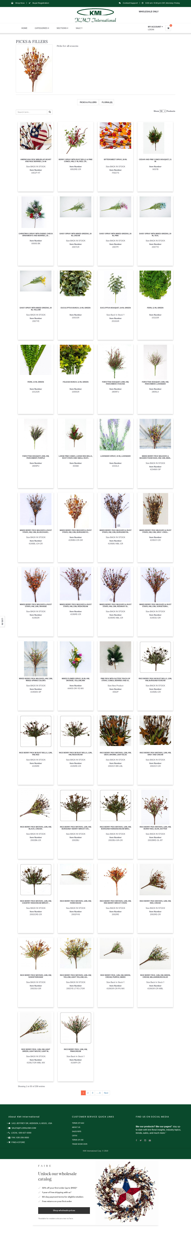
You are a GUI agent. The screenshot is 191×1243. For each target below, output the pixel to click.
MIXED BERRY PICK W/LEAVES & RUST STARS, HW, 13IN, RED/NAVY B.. (115, 605)
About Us (76, 1127)
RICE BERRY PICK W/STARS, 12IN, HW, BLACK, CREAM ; (35, 828)
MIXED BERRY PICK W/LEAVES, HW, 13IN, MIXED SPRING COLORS (36, 679)
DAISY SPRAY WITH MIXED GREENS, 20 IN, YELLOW (36, 309)
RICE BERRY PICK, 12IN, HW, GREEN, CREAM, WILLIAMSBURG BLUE (155, 976)
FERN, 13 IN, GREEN (36, 382)
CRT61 (74, 1135)
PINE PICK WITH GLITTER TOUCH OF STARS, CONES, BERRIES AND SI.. (115, 679)
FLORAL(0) (106, 102)
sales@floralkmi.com (23, 1128)
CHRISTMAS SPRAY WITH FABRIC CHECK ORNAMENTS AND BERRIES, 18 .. (36, 234)
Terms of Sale (78, 1123)
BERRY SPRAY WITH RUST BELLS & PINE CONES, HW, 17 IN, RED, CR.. (75, 160)
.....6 (99, 1093)
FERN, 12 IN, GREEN (155, 308)
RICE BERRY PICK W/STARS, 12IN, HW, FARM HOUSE (75, 902)
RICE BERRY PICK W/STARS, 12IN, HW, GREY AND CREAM (155, 754)
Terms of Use (77, 1140)
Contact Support (130, 3)
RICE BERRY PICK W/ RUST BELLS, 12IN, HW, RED (35, 754)
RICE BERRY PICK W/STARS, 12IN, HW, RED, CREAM (155, 902)
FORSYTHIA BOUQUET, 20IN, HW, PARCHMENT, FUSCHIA (115, 383)
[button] (155, 26)
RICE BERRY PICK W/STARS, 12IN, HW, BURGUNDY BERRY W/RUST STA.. (75, 828)
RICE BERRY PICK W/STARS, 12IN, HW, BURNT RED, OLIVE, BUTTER (155, 828)
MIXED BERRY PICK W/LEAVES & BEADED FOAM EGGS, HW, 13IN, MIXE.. (155, 457)
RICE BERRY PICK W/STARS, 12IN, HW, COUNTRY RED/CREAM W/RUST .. (35, 902)
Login (151, 29)
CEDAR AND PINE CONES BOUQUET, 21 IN (155, 160)
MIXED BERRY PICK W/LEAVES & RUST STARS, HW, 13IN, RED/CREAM (76, 605)
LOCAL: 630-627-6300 (21, 1133)
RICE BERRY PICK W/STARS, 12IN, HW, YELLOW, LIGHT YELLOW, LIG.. (75, 976)
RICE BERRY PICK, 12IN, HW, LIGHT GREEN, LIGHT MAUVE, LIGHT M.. (35, 1050)
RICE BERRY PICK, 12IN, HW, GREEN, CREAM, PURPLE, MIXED (115, 976)
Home (24, 28)
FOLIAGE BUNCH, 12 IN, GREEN (76, 382)
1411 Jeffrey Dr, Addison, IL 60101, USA (31, 1123)
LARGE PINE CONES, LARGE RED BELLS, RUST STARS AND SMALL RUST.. (75, 457)
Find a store (18, 1142)
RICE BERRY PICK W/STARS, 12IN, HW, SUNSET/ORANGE (35, 976)
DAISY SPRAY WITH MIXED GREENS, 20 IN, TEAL (155, 234)
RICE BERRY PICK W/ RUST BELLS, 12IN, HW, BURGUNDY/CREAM (155, 679)
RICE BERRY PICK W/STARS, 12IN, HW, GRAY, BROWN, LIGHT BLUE (115, 754)
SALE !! (79, 28)
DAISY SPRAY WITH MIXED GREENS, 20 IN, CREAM (76, 234)
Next (106, 1093)
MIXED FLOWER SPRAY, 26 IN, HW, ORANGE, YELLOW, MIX (75, 679)
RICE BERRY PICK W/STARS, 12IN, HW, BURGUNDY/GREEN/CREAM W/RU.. (115, 828)
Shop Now (20, 3)
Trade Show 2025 (79, 1144)
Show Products (164, 111)
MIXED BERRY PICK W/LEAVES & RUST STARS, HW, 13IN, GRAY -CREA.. (155, 531)
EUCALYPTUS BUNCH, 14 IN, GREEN (75, 308)
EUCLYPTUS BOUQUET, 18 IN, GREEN (115, 308)
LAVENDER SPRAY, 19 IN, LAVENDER (115, 456)
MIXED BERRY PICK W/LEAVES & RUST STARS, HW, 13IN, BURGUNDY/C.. (76, 531)
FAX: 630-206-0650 (20, 1137)
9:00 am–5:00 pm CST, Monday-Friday (162, 3)
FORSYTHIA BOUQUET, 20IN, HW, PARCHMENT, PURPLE (35, 457)
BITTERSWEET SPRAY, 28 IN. (115, 159)
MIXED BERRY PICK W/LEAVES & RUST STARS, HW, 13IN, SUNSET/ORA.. (155, 605)
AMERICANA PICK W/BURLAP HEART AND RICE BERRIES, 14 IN (35, 160)
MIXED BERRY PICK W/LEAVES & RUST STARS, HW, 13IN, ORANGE (36, 605)
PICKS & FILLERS (88, 102)
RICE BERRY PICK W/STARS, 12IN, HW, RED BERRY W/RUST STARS (115, 902)
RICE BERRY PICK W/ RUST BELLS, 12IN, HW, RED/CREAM (75, 754)
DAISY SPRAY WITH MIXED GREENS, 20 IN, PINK (115, 234)
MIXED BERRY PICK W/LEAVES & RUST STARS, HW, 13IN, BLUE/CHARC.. (36, 531)
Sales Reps (76, 1131)
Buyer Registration (41, 3)
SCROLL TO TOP (184, 61)
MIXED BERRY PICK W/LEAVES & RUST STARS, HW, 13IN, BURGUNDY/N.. (115, 531)
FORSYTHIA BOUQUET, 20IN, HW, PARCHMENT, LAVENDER (155, 383)
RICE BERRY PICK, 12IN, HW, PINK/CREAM (75, 1050)
